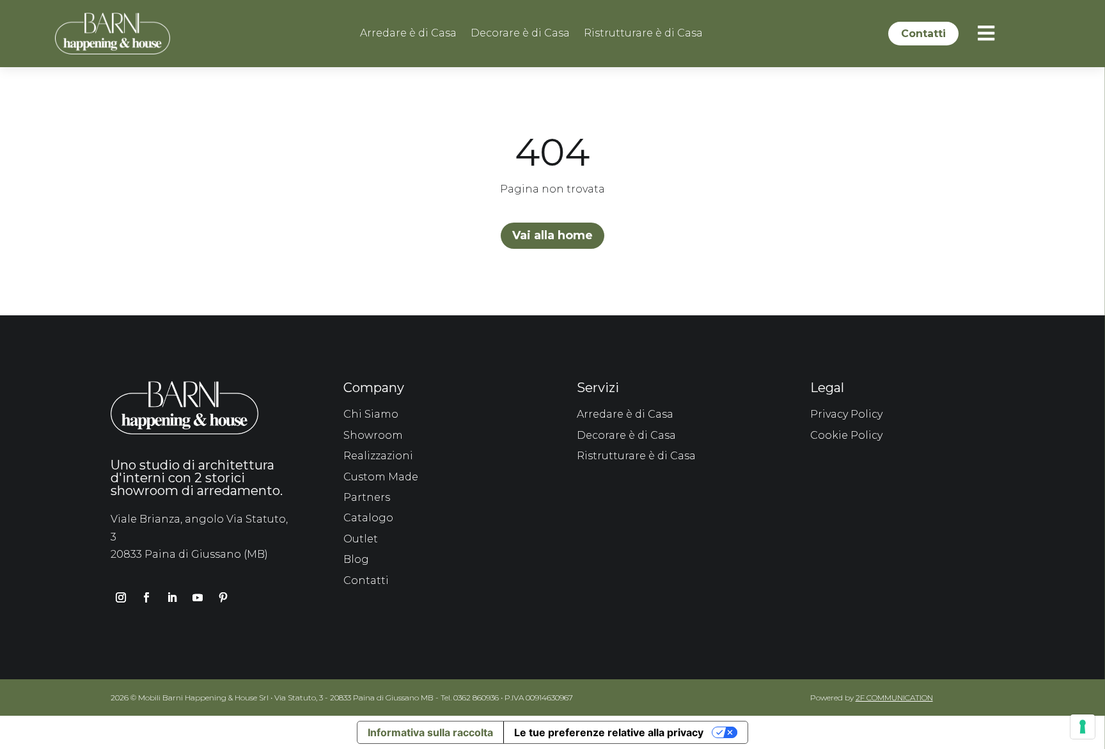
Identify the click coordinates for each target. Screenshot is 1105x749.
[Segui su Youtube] (197, 597)
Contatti (923, 34)
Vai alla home (552, 235)
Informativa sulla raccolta (430, 732)
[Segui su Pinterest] (223, 597)
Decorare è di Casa (520, 34)
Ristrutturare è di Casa (643, 34)
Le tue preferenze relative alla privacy (608, 732)
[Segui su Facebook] (146, 597)
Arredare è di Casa (408, 34)
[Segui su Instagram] (121, 597)
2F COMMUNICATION (894, 697)
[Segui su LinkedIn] (172, 597)
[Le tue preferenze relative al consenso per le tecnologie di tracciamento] (1082, 726)
